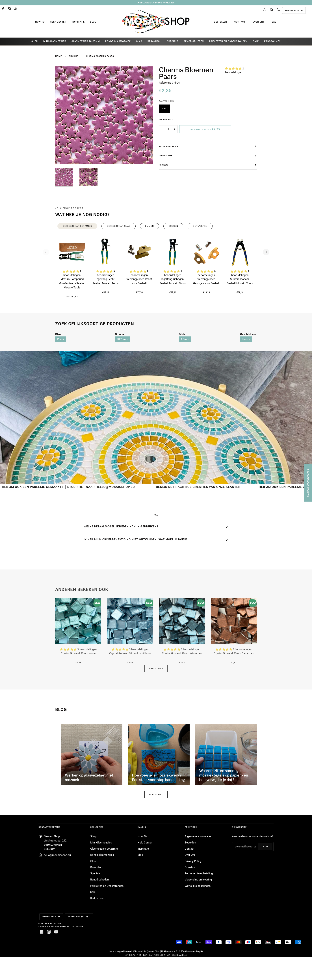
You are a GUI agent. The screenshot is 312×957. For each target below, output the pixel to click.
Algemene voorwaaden (198, 836)
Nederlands (292, 10)
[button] (233, 68)
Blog (93, 22)
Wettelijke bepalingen (198, 886)
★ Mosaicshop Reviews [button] (307, 482)
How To (40, 22)
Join (265, 846)
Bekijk (106, 487)
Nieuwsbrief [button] (239, 827)
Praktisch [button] (191, 827)
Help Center (58, 22)
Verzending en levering (198, 879)
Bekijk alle (156, 668)
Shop (93, 836)
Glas (93, 861)
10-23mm (122, 339)
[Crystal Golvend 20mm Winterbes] (182, 621)
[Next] (266, 252)
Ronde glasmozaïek (102, 854)
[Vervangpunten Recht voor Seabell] (139, 252)
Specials (95, 873)
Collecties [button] (96, 827)
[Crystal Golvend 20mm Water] (78, 621)
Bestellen (220, 22)
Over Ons (259, 22)
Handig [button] (142, 827)
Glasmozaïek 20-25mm (104, 848)
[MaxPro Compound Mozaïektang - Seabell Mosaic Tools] (72, 252)
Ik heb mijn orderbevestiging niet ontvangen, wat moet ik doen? (135, 539)
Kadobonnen (97, 898)
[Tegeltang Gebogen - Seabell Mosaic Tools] (173, 252)
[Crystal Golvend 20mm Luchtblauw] (130, 621)
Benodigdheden (99, 879)
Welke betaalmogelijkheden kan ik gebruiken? (121, 526)
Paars (60, 339)
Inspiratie (78, 22)
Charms (73, 56)
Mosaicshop (48, 923)
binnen (246, 339)
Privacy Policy (193, 861)
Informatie (165, 155)
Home (58, 56)
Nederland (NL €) (78, 916)
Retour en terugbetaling (199, 873)
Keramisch (96, 867)
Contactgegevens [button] (49, 827)
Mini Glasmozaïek (101, 842)
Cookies (190, 867)
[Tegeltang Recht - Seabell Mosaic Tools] (106, 252)
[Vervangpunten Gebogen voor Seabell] (206, 252)
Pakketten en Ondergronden (107, 886)
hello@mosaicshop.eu (57, 855)
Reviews (163, 165)
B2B (274, 22)
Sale (93, 892)
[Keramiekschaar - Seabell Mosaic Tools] (240, 252)
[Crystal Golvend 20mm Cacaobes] (234, 621)
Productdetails (168, 146)
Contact (239, 22)
